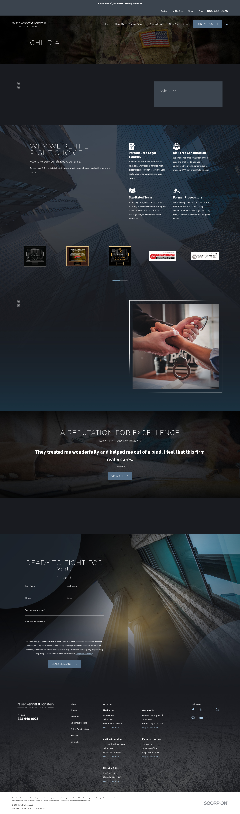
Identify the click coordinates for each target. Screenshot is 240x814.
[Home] (29, 24)
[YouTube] (201, 717)
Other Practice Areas (80, 729)
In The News (178, 11)
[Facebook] (193, 709)
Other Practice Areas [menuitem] (178, 24)
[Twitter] (201, 709)
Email (69, 598)
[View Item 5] (124, 280)
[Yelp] (217, 709)
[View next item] (132, 280)
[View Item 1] (116, 280)
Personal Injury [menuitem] (157, 24)
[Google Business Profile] (193, 717)
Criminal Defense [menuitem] (137, 24)
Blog (201, 11)
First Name (30, 586)
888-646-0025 (217, 11)
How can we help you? (35, 622)
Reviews (164, 11)
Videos (191, 11)
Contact (74, 741)
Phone (28, 598)
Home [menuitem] (107, 24)
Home (74, 710)
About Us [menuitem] (119, 24)
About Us (75, 716)
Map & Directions (111, 727)
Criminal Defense (79, 722)
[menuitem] (15, 808)
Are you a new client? (34, 610)
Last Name (72, 586)
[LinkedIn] (209, 709)
